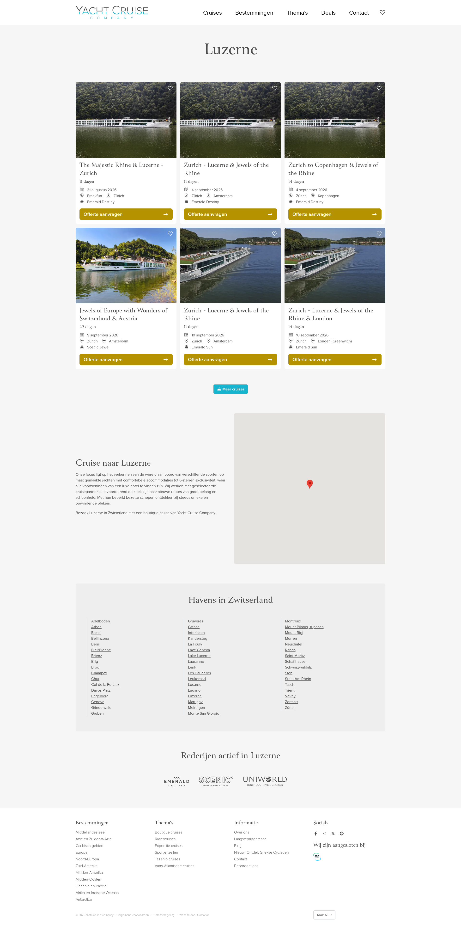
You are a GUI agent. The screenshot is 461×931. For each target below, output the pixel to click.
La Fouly (195, 644)
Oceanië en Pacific (91, 885)
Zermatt (291, 701)
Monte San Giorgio (203, 713)
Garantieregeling (164, 915)
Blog (238, 845)
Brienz (96, 655)
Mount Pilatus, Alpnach (304, 626)
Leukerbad (197, 678)
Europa (81, 852)
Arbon (96, 626)
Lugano (194, 690)
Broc (95, 667)
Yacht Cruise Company (112, 12)
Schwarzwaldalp (298, 667)
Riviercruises (165, 838)
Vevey (290, 696)
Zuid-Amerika (86, 865)
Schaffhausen (296, 661)
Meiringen (196, 707)
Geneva (97, 701)
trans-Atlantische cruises (174, 865)
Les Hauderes (199, 672)
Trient (290, 690)
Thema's (297, 12)
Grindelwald (101, 707)
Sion (288, 672)
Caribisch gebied (89, 845)
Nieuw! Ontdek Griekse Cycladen (261, 852)
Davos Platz (101, 690)
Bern (95, 644)
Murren (291, 638)
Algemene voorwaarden (133, 915)
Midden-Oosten (88, 879)
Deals (328, 12)
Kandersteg (197, 638)
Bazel (96, 632)
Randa (290, 649)
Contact (359, 12)
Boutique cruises (168, 832)
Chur (95, 678)
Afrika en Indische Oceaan (97, 892)
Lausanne (196, 661)
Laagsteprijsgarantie (250, 838)
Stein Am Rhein (298, 678)
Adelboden (100, 621)
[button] (310, 484)
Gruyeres (195, 621)
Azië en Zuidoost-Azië (94, 838)
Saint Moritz (295, 655)
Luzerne (195, 696)
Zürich (290, 707)
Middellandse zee (90, 832)
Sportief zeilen (166, 852)
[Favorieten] (382, 13)
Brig (94, 661)
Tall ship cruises (167, 859)
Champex (99, 672)
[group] (176, 781)
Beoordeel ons (246, 865)
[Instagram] (325, 833)
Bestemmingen (254, 12)
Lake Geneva (199, 649)
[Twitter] (334, 833)
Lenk (192, 667)
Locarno (194, 684)
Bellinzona (100, 638)
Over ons (241, 832)
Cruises (212, 12)
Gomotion (203, 915)
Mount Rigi (294, 632)
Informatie (246, 823)
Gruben (97, 713)
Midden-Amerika (89, 872)
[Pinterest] (342, 833)
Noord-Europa (87, 859)
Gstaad (194, 626)
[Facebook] (316, 833)
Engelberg (100, 696)
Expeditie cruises (168, 845)
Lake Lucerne (199, 655)
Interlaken (196, 632)
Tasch (289, 684)
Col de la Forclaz (105, 684)
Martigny (195, 701)
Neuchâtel (293, 644)
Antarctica (84, 899)
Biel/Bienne (101, 649)
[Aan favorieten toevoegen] (170, 88)
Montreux (293, 621)
